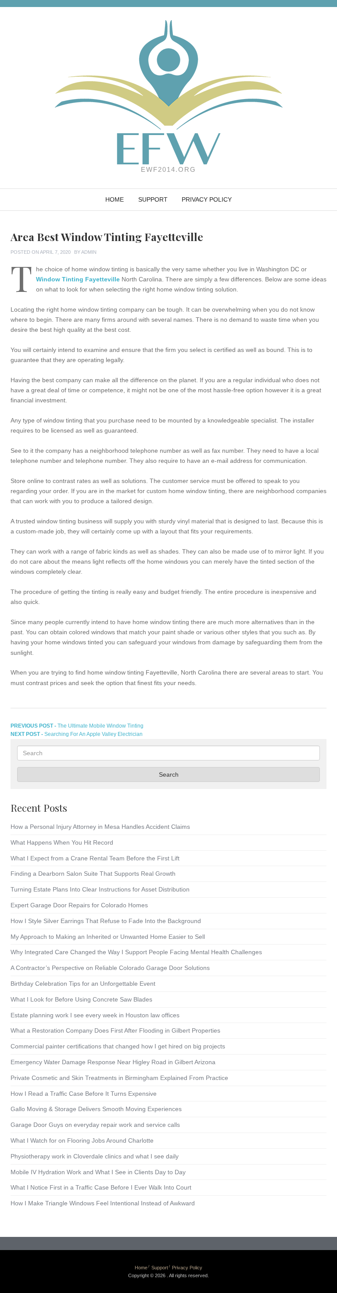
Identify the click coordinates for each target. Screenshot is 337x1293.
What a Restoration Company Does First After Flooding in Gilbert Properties (115, 1030)
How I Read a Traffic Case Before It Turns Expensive (84, 1093)
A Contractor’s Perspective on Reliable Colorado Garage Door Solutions (110, 967)
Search (169, 774)
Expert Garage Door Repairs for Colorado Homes (79, 905)
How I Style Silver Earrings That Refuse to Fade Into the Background (106, 920)
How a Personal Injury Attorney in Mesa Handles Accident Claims (100, 826)
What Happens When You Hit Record (62, 842)
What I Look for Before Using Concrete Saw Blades (81, 999)
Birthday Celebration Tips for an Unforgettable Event (83, 983)
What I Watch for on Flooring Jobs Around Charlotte (82, 1140)
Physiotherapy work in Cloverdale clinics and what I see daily (95, 1156)
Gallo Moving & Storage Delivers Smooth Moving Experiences (96, 1108)
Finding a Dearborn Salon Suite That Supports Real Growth (93, 873)
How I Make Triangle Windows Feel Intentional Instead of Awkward (103, 1203)
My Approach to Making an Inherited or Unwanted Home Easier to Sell (108, 936)
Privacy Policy (207, 199)
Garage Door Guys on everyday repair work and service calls (95, 1124)
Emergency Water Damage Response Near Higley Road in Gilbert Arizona (113, 1062)
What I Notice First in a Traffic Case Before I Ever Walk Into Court (101, 1187)
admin (89, 252)
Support (153, 199)
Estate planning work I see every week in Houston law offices (95, 1015)
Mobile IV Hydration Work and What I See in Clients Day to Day (98, 1172)
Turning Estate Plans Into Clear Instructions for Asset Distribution (100, 889)
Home (114, 199)
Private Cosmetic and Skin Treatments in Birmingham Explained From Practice (119, 1077)
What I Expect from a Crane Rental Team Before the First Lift (95, 858)
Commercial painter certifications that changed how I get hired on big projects (118, 1046)
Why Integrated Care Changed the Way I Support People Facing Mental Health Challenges (136, 952)
